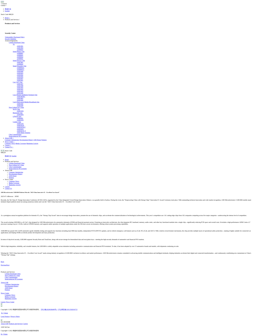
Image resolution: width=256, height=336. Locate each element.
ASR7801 (20, 62)
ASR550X (20, 111)
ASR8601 (20, 59)
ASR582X (20, 129)
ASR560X (20, 115)
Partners (44, 140)
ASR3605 (20, 77)
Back (2, 262)
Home (7, 18)
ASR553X (20, 124)
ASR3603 (20, 73)
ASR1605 (20, 87)
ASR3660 (20, 71)
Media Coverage (21, 143)
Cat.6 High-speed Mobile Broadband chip (26, 102)
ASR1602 (20, 89)
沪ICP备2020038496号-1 (49, 309)
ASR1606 (20, 93)
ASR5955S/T (21, 127)
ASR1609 (20, 86)
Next (7, 265)
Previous (3, 265)
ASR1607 (20, 84)
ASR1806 (20, 100)
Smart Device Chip (19, 60)
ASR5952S (20, 125)
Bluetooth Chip (17, 113)
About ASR (8, 138)
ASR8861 (20, 53)
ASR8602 (20, 64)
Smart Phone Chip (18, 51)
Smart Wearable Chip (19, 66)
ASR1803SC (21, 96)
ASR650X (20, 120)
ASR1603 (20, 91)
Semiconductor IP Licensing (18, 136)
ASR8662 (20, 57)
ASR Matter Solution (23, 133)
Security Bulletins (10, 39)
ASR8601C (20, 69)
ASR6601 (20, 118)
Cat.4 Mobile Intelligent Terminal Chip (25, 95)
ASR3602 (20, 75)
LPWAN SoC (17, 116)
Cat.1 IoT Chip (17, 82)
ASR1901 (20, 46)
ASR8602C (20, 68)
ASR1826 (20, 104)
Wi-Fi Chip (16, 109)
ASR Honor (37, 140)
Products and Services (16, 324)
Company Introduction (12, 140)
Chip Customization (15, 134)
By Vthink (4, 313)
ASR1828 (20, 105)
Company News (10, 143)
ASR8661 (20, 55)
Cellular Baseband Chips (16, 42)
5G (14, 44)
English (7, 11)
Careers (7, 145)
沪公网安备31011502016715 (67, 309)
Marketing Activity (32, 143)
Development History (26, 140)
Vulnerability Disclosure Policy (15, 37)
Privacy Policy (15, 316)
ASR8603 (20, 50)
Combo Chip (17, 122)
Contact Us (8, 147)
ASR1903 (20, 48)
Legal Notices (5, 316)
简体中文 (8, 9)
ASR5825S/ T (21, 131)
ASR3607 (20, 78)
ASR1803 (20, 98)
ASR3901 (20, 80)
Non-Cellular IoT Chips (16, 107)
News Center (9, 142)
